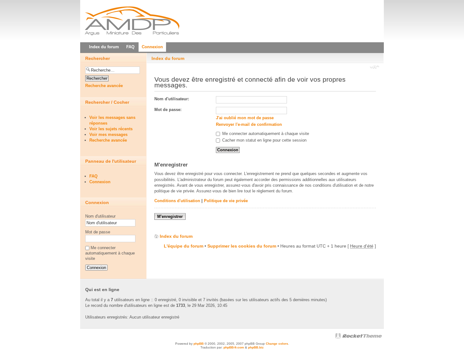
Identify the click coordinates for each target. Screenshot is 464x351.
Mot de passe (97, 232)
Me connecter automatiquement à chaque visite (265, 133)
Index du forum (168, 58)
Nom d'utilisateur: (171, 99)
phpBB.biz (256, 347)
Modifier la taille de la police (374, 67)
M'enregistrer (170, 216)
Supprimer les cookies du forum (241, 246)
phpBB (198, 343)
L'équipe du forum (183, 246)
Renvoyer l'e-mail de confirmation (249, 124)
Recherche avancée (104, 85)
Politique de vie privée (226, 200)
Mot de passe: (167, 109)
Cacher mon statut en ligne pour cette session (263, 140)
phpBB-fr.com (233, 347)
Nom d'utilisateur (100, 216)
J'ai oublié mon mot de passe (245, 117)
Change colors (277, 343)
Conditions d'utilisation (177, 200)
